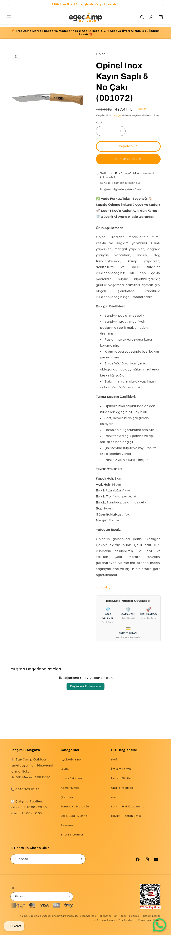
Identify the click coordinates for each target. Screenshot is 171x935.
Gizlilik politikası (130, 916)
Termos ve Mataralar (75, 806)
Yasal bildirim (126, 920)
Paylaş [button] (105, 587)
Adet (99, 122)
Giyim (65, 769)
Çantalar (67, 797)
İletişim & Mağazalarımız (128, 806)
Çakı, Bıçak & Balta (74, 815)
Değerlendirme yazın (85, 686)
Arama (116, 797)
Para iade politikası (149, 920)
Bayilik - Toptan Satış (126, 815)
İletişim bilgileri (152, 916)
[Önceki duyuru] (8, 4)
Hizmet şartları (108, 916)
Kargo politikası (106, 920)
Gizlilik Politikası (122, 787)
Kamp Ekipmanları (73, 778)
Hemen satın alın (128, 158)
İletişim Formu (121, 769)
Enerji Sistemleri (72, 834)
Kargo (117, 115)
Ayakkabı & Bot (71, 759)
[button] (8, 17)
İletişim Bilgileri (122, 778)
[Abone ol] (80, 859)
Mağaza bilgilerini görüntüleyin (121, 189)
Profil (115, 759)
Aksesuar (67, 825)
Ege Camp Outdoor (40, 916)
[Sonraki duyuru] (162, 4)
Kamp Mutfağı (70, 787)
